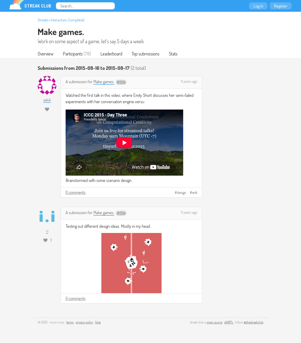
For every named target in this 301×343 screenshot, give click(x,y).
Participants (73, 54)
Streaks (43, 20)
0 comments (76, 192)
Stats (173, 54)
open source (214, 322)
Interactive (58, 20)
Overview (45, 54)
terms (70, 322)
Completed (76, 20)
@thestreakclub (253, 322)
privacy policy (84, 322)
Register (280, 5)
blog (98, 322)
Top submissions (145, 54)
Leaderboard (111, 54)
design (181, 192)
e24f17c (229, 322)
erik (194, 192)
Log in (258, 5)
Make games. (61, 31)
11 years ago (189, 81)
